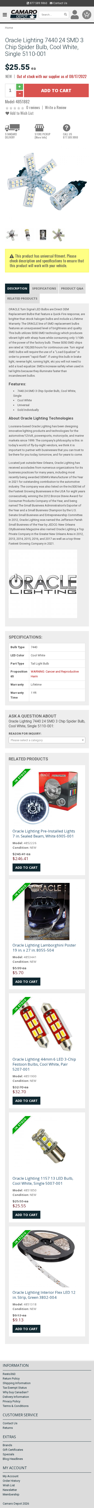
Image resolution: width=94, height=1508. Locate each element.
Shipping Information (17, 1383)
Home (9, 27)
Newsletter (10, 1490)
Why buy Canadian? (16, 1392)
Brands (7, 1445)
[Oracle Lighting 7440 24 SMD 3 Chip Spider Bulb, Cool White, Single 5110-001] (47, 184)
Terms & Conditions (16, 1406)
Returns (8, 1428)
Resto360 (9, 1374)
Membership (11, 1494)
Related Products (22, 298)
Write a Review (55, 107)
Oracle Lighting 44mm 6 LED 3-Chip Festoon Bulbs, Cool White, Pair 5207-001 (44, 1064)
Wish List (9, 1485)
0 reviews (33, 107)
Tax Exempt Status (15, 1387)
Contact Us (59, 3)
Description (17, 288)
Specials (8, 1454)
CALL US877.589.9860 (70, 135)
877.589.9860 (38, 3)
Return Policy (11, 1378)
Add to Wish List (21, 113)
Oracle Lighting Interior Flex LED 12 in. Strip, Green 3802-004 (44, 1295)
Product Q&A (72, 288)
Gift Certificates (13, 1449)
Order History (11, 1480)
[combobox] (47, 740)
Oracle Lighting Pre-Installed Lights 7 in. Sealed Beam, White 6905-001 (44, 833)
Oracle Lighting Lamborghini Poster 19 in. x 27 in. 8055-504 (44, 947)
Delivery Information (16, 1396)
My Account (10, 1476)
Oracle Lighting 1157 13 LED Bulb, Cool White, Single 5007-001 (43, 1181)
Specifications (44, 288)
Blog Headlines (13, 1459)
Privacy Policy (11, 1401)
